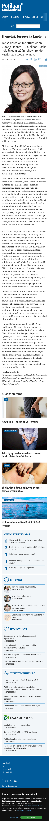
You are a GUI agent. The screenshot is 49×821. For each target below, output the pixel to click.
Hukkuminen (9, 500)
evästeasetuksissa (24, 811)
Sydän (5, 16)
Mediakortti (6, 763)
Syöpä (26, 16)
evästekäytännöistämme (34, 806)
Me (3, 766)
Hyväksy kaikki (31, 817)
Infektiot (37, 16)
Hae (12, 26)
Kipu (6, 399)
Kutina (7, 465)
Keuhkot (16, 16)
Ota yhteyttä (6, 769)
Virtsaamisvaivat (10, 431)
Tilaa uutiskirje (7, 772)
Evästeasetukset (13, 817)
